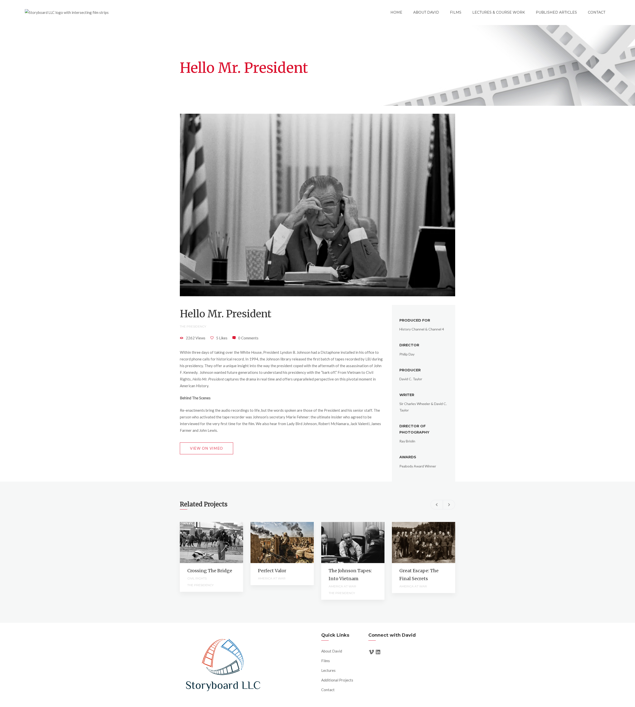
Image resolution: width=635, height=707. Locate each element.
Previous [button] (436, 505)
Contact (596, 12)
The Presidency (193, 326)
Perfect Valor (272, 570)
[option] (211, 557)
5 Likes (221, 338)
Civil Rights (197, 578)
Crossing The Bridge (209, 570)
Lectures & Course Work (498, 12)
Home (396, 12)
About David (426, 12)
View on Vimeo (206, 448)
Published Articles (556, 12)
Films (455, 12)
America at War (272, 578)
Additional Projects (337, 680)
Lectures (328, 670)
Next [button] (449, 505)
